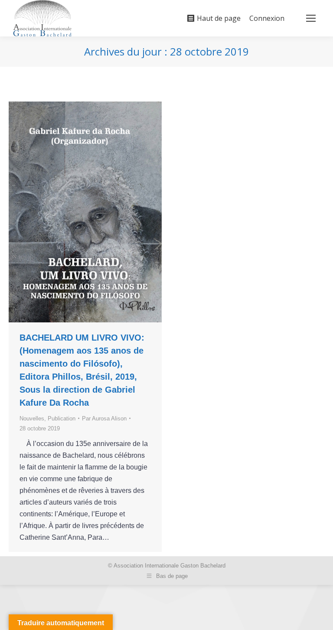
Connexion (266, 18)
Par (104, 418)
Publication (61, 418)
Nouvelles (32, 418)
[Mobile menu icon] (311, 18)
